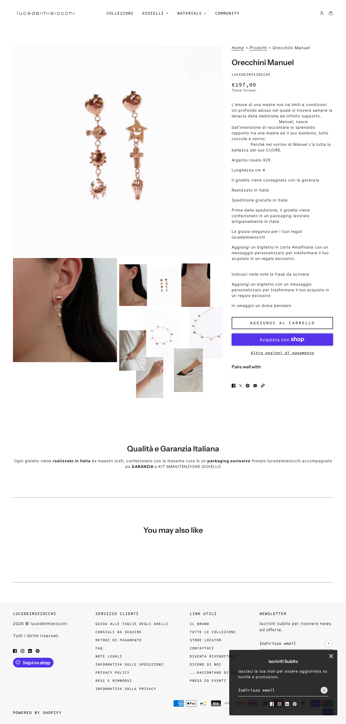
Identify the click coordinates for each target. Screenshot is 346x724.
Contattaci (202, 648)
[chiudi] (331, 656)
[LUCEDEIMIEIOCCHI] (45, 13)
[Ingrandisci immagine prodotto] (118, 151)
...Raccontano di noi (214, 672)
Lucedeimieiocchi (251, 74)
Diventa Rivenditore (213, 656)
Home (238, 48)
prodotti (258, 48)
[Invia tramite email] (255, 385)
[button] (263, 385)
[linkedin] (287, 704)
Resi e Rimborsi (113, 680)
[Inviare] (324, 690)
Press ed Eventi (208, 680)
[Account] (322, 13)
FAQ (99, 648)
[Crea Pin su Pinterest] (248, 385)
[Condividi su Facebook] (233, 385)
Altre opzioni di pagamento (282, 352)
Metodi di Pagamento (118, 640)
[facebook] (272, 704)
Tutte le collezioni (213, 632)
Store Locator (205, 640)
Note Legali (108, 656)
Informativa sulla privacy (125, 688)
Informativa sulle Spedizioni (129, 664)
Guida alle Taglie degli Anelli (131, 623)
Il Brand (199, 623)
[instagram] (279, 704)
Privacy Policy (112, 672)
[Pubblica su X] (240, 385)
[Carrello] (330, 13)
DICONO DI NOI (205, 664)
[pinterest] (295, 704)
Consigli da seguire (118, 632)
